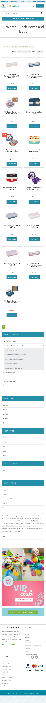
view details (12, 88)
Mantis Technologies (37, 693)
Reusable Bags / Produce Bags (13, 368)
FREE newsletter (7, 686)
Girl (4, 475)
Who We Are (5, 663)
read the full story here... (9, 644)
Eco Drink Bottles (8, 377)
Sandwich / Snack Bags (11, 350)
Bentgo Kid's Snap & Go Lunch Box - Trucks (11, 150)
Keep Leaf (4, 503)
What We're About (7, 666)
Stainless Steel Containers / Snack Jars (15, 354)
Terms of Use (28, 643)
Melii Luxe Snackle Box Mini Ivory (34, 226)
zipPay (26, 651)
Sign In (31, 700)
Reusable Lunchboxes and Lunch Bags (23, 46)
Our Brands (5, 672)
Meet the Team (6, 669)
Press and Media (6, 680)
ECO (8, 46)
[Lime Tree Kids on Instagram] (36, 657)
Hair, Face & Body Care (9, 341)
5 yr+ (4, 455)
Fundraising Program (31, 654)
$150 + (5, 423)
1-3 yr (4, 447)
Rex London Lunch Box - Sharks (34, 113)
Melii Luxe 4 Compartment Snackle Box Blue (34, 75)
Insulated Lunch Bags (11, 363)
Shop (40, 6)
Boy (4, 470)
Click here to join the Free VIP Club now (23, 612)
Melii (3, 507)
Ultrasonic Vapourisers (9, 381)
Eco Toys (5, 390)
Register (23, 700)
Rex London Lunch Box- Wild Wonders (34, 150)
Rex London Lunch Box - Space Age (11, 188)
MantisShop (30, 696)
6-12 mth (5, 442)
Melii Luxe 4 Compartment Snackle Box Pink (34, 264)
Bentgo (4, 490)
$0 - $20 (5, 405)
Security (27, 640)
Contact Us (28, 634)
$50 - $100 (6, 414)
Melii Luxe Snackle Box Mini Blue (12, 226)
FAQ (26, 632)
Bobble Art (5, 494)
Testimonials (5, 675)
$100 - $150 (6, 418)
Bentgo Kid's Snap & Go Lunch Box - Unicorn (34, 188)
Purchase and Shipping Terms (33, 645)
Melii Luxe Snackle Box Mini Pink (12, 264)
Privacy (27, 637)
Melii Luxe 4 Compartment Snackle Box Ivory (11, 75)
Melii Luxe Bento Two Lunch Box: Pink (12, 113)
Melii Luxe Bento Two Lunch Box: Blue (12, 302)
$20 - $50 (5, 409)
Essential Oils (7, 386)
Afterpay (27, 648)
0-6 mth (5, 438)
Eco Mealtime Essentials (10, 372)
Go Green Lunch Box (7, 499)
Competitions (5, 683)
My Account (14, 700)
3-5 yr (4, 451)
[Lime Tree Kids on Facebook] (32, 657)
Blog (3, 661)
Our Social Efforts (7, 677)
